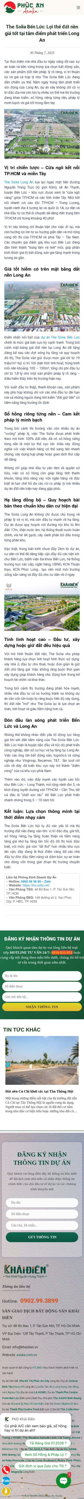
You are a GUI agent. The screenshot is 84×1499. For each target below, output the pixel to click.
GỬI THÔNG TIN (42, 1237)
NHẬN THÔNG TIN (42, 1007)
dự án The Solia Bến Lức (60, 337)
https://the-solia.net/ (36, 885)
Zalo (47, 881)
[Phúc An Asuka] (23, 7)
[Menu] (78, 7)
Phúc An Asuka (53, 1495)
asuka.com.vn (27, 1355)
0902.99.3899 (39, 1300)
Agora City (14, 1392)
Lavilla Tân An (44, 1386)
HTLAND (37, 1367)
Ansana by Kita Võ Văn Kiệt (27, 1403)
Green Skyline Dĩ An (65, 1403)
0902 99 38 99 (31, 881)
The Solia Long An (18, 182)
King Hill (19, 1386)
